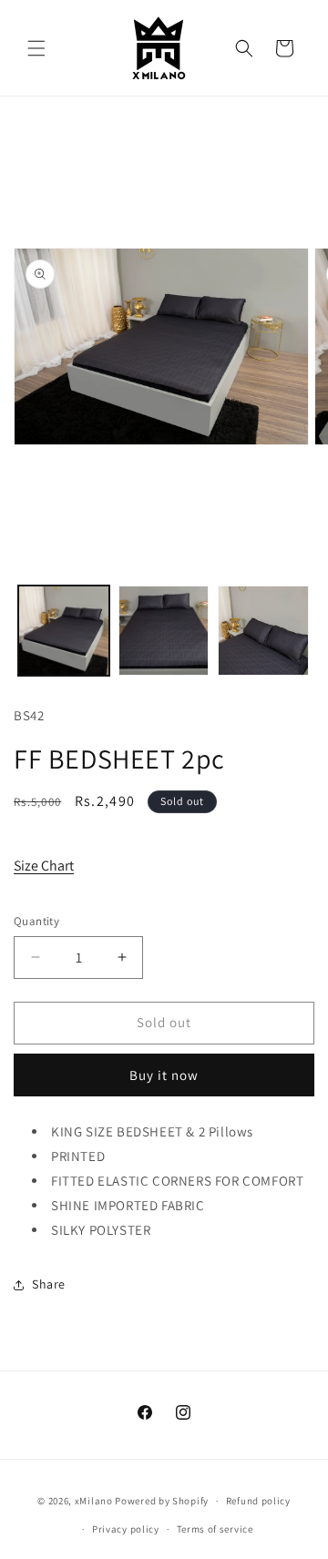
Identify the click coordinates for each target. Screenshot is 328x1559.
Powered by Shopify (162, 1500)
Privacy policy (125, 1529)
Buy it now (164, 1075)
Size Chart (44, 865)
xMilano (94, 1500)
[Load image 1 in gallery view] (63, 631)
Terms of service (215, 1529)
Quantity (36, 921)
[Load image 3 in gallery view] (263, 631)
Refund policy (258, 1500)
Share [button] (49, 1284)
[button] (36, 48)
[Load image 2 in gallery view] (164, 631)
